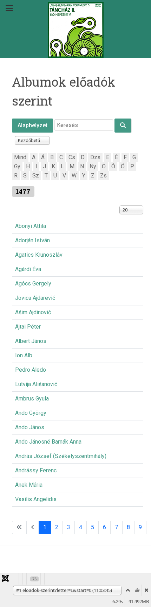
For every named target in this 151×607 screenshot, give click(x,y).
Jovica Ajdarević (35, 298)
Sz (35, 175)
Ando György (30, 413)
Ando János (29, 427)
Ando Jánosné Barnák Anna (48, 441)
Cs (71, 157)
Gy (17, 166)
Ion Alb (23, 355)
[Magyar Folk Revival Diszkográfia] (75, 30)
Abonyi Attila (30, 226)
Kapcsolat (85, 568)
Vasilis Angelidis (36, 499)
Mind (20, 157)
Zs (103, 175)
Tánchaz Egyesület (38, 568)
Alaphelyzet (32, 125)
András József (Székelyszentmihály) (60, 456)
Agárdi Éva (28, 269)
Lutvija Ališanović (36, 384)
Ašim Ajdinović (33, 312)
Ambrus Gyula (32, 398)
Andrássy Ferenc (36, 470)
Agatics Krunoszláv (39, 254)
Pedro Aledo (30, 369)
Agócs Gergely (33, 283)
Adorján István (32, 240)
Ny (93, 166)
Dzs (95, 157)
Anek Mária (28, 484)
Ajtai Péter (28, 326)
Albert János (30, 341)
